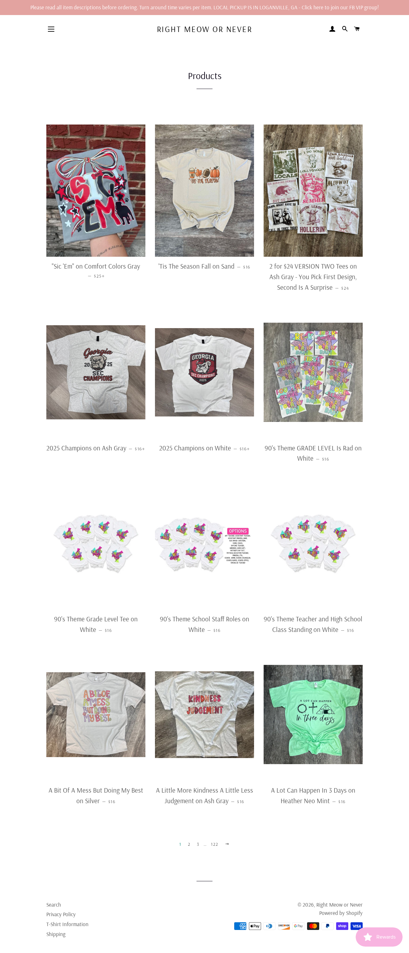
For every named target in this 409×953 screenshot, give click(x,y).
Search (53, 904)
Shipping (56, 934)
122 (214, 844)
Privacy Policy (61, 914)
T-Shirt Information (67, 924)
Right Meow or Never (204, 29)
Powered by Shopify (341, 912)
